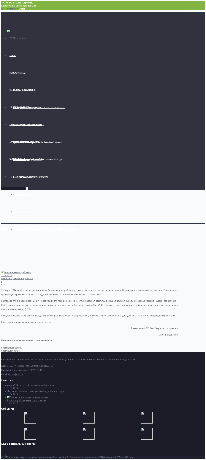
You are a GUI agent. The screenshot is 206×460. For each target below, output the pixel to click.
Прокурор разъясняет (22, 212)
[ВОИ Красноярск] (16, 38)
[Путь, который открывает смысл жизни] (27, 397)
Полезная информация (22, 90)
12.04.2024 (6, 275)
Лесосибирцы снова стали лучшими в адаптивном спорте (36, 391)
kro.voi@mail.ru (25, 2)
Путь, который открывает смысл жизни (26, 400)
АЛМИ (118, 457)
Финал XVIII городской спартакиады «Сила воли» (31, 385)
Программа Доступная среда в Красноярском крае (35, 159)
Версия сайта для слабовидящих (18, 5)
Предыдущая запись (11, 348)
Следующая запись (11, 351)
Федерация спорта (20, 107)
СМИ (12, 124)
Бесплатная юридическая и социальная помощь (34, 194)
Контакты (15, 159)
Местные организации (12, 278)
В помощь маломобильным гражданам (30, 176)
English (22, 8)
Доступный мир (19, 142)
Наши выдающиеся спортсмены (27, 125)
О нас (13, 55)
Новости (14, 73)
